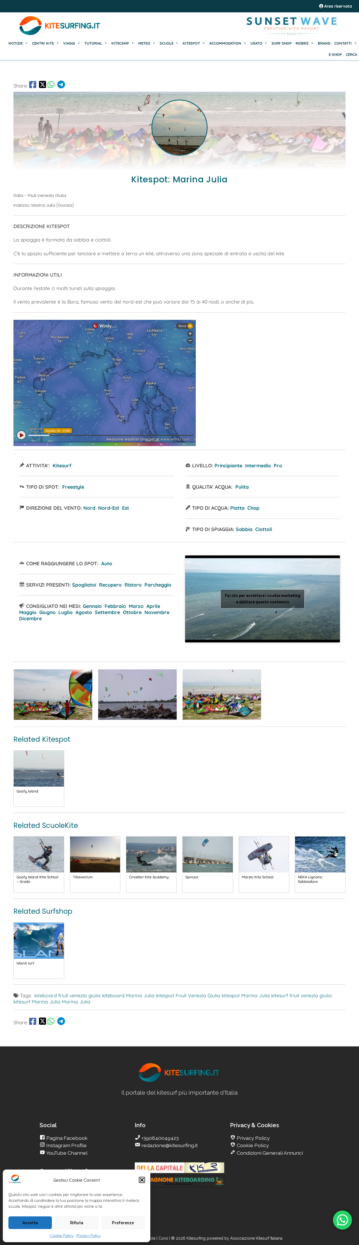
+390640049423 (159, 1138)
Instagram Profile (66, 1145)
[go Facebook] (32, 85)
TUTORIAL (93, 43)
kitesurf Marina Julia (36, 1001)
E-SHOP (335, 54)
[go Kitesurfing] (53, 718)
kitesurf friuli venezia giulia (301, 995)
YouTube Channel (66, 1153)
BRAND (324, 43)
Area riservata (337, 6)
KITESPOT (191, 43)
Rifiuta (76, 1222)
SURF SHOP (281, 43)
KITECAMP (120, 43)
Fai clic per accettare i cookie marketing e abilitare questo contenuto (262, 598)
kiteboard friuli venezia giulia (67, 995)
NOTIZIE (15, 43)
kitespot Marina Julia (246, 995)
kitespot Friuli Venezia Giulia (188, 995)
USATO (256, 43)
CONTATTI (343, 43)
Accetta (30, 1222)
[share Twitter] (42, 85)
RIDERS (302, 43)
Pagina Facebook (66, 1138)
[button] (142, 1180)
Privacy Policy (88, 1235)
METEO (144, 43)
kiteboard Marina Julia (128, 995)
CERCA (351, 54)
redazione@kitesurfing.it (169, 1145)
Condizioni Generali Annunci (269, 1153)
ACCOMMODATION (225, 43)
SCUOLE (166, 43)
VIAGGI (69, 43)
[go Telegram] (61, 85)
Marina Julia (76, 1001)
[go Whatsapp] (50, 85)
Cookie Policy (61, 1235)
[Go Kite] (60, 34)
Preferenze (123, 1222)
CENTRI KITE (43, 43)
